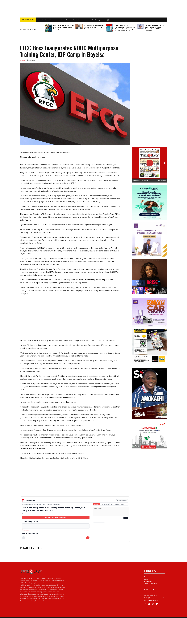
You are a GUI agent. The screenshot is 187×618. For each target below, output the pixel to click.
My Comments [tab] (105, 504)
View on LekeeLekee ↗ (122, 500)
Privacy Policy (148, 581)
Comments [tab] (96, 504)
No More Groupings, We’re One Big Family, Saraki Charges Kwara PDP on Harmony (154, 28)
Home (146, 577)
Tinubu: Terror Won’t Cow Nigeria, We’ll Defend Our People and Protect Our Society (68, 20)
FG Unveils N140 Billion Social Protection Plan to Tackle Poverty (63, 27)
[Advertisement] (75, 479)
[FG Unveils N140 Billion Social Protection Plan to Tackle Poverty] (48, 28)
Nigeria (23, 60)
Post (126, 517)
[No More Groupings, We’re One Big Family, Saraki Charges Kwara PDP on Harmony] (140, 26)
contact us (150, 600)
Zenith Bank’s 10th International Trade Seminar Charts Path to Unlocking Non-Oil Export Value (124, 28)
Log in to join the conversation (55, 517)
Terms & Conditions (150, 584)
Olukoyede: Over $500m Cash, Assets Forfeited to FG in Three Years (94, 27)
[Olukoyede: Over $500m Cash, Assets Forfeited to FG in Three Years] (79, 26)
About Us (147, 579)
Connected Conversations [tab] (117, 504)
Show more (25, 530)
